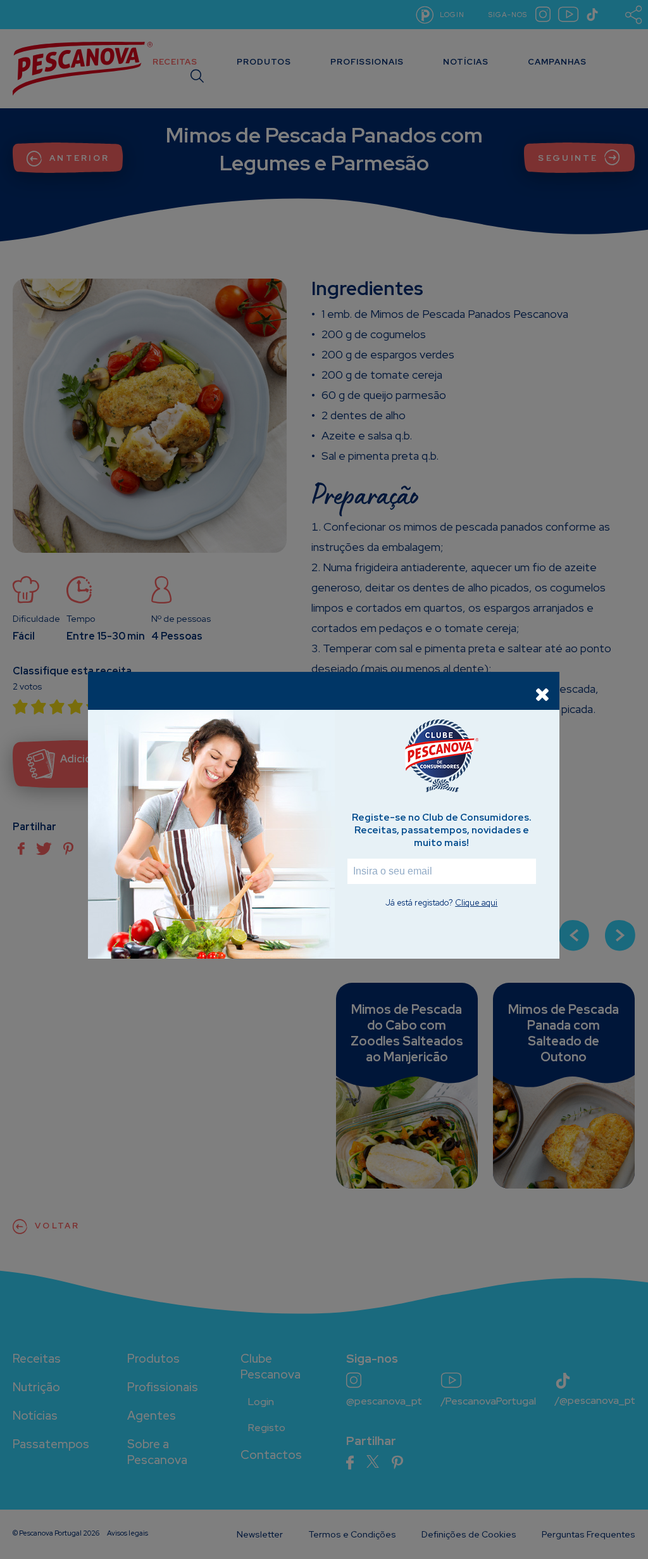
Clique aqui (476, 902)
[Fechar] (542, 694)
